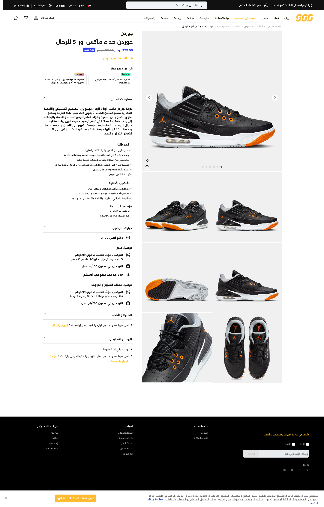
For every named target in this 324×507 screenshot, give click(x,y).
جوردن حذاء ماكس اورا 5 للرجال (197, 26)
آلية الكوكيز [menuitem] (128, 453)
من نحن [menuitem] (54, 433)
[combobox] (166, 5)
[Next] (149, 97)
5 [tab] (206, 167)
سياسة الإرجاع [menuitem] (127, 443)
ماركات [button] (190, 18)
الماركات (258, 26)
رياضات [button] (177, 18)
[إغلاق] (6, 498)
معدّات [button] (164, 18)
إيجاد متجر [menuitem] (53, 443)
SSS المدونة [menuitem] (52, 448)
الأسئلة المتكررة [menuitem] (201, 438)
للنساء (287, 444)
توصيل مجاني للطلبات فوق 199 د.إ (290, 5)
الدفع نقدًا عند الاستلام (251, 5)
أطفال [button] (265, 18)
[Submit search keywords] (203, 5)
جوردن (247, 26)
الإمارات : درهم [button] (77, 5)
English (60, 5)
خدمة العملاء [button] (201, 426)
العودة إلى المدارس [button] (245, 18)
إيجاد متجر (19, 5)
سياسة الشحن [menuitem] (126, 448)
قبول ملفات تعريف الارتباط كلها (75, 498)
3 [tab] (214, 167)
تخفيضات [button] (204, 18)
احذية (237, 26)
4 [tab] (210, 167)
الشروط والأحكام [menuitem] (125, 433)
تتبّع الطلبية (40, 5)
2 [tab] (218, 167)
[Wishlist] (26, 18)
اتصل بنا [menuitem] (204, 433)
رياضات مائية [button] (222, 18)
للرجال (301, 444)
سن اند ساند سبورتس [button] (47, 426)
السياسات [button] (128, 426)
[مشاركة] (147, 167)
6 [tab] (203, 167)
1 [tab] (221, 167)
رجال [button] (286, 18)
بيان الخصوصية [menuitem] (126, 438)
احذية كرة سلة (224, 26)
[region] (162, 498)
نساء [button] (276, 18)
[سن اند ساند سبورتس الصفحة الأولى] (305, 17)
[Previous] (275, 97)
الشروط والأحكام (59, 325)
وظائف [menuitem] (55, 438)
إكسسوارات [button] (149, 18)
